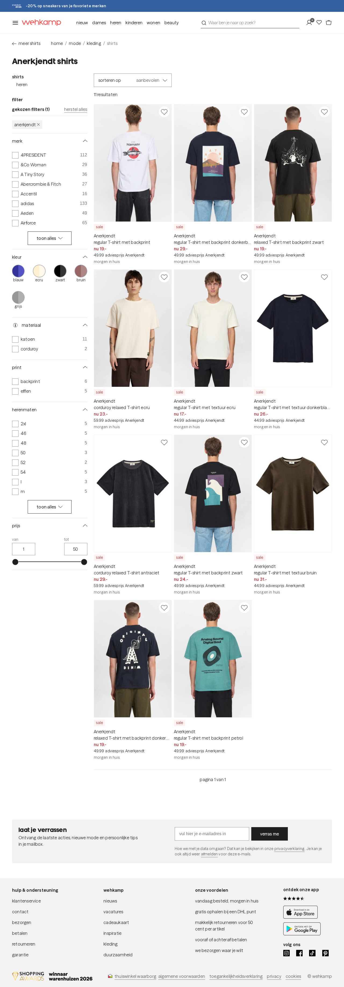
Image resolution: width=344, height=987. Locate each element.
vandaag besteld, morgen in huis (227, 901)
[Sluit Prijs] (84, 525)
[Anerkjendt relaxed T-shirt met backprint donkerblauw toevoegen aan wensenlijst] (164, 607)
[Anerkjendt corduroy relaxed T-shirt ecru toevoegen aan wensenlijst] (164, 277)
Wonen (153, 22)
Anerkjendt (25, 124)
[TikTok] (312, 953)
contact (20, 911)
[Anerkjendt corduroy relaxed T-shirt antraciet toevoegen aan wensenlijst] (164, 442)
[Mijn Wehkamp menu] (311, 22)
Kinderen (134, 22)
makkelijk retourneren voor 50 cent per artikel (224, 926)
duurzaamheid (117, 954)
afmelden (209, 854)
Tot (66, 539)
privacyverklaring (289, 848)
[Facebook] (299, 953)
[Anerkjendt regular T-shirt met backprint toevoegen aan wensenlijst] (164, 111)
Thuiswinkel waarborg (135, 976)
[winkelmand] (328, 22)
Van (15, 539)
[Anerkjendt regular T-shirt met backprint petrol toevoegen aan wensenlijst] (244, 607)
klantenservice (26, 901)
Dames (99, 22)
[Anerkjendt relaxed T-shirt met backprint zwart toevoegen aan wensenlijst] (324, 111)
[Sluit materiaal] (84, 325)
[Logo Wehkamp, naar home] (40, 22)
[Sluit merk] (84, 141)
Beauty (171, 22)
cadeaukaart (116, 922)
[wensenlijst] (320, 22)
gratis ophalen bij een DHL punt (225, 911)
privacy (274, 976)
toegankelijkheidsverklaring (236, 976)
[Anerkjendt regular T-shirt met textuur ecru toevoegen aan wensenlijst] (244, 277)
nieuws (110, 901)
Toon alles (46, 238)
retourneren (23, 944)
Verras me (269, 834)
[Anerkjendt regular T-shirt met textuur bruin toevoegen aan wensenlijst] (324, 442)
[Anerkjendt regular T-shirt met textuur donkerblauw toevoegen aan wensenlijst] (324, 277)
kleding (94, 43)
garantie (20, 954)
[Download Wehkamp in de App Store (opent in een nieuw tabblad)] (302, 917)
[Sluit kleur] (84, 257)
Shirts (18, 76)
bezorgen (21, 922)
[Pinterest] (325, 953)
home (57, 43)
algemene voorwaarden (181, 976)
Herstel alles (75, 109)
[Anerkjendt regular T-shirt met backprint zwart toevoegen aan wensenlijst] (244, 442)
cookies (293, 976)
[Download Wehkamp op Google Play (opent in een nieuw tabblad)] (302, 933)
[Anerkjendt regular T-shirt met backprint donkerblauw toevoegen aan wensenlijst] (244, 111)
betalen (19, 933)
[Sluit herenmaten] (84, 409)
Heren (115, 22)
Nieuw (82, 22)
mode (75, 43)
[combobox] (250, 22)
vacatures (113, 911)
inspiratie (112, 933)
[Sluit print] (84, 367)
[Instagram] (286, 953)
